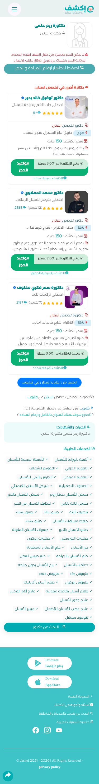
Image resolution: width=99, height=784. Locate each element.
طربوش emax (49, 574)
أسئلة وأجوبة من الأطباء (72, 705)
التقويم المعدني (76, 478)
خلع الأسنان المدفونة (44, 548)
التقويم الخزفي (77, 469)
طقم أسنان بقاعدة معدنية (67, 592)
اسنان (56, 126)
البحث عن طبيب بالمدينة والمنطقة (64, 714)
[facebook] (37, 731)
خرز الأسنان (80, 548)
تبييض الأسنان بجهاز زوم (69, 495)
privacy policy (49, 768)
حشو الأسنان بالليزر (74, 530)
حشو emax (34, 522)
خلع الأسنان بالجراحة (72, 557)
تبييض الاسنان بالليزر (24, 495)
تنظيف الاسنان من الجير (33, 504)
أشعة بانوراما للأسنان (72, 460)
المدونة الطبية (79, 697)
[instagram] (49, 731)
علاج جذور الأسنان (74, 601)
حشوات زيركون (39, 539)
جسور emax (25, 513)
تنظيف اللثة (79, 513)
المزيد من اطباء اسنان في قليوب (49, 383)
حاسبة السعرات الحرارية (73, 722)
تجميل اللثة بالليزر (75, 504)
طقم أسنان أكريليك (39, 583)
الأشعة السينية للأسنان (26, 460)
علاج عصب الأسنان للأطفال (67, 610)
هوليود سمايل (77, 618)
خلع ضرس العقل (33, 557)
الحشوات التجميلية (74, 487)
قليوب (32, 398)
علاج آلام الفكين (23, 592)
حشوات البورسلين (74, 539)
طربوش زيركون (77, 583)
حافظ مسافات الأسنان (71, 522)
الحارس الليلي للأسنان (35, 478)
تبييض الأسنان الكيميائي (30, 487)
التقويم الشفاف (42, 469)
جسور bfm (52, 513)
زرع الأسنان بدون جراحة (36, 566)
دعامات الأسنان (76, 566)
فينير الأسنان (25, 610)
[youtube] (61, 731)
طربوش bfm (79, 574)
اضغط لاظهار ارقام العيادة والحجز (47, 69)
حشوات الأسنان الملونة (30, 530)
